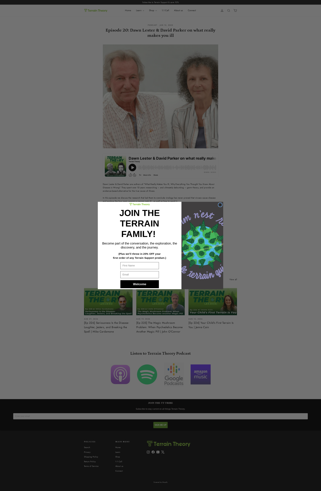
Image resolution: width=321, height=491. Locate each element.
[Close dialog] (220, 205)
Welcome (139, 284)
